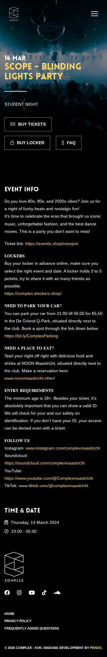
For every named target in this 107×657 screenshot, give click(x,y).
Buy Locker (30, 142)
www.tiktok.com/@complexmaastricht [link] (53, 485)
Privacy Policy (18, 621)
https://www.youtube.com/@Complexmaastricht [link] (48, 478)
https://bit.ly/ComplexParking (31, 335)
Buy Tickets (32, 124)
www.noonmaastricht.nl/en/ (29, 378)
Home (9, 614)
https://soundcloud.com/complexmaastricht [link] (44, 463)
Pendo (96, 648)
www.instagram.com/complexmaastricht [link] (63, 448)
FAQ (71, 142)
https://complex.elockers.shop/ (33, 293)
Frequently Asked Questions (31, 628)
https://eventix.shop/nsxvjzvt (51, 243)
